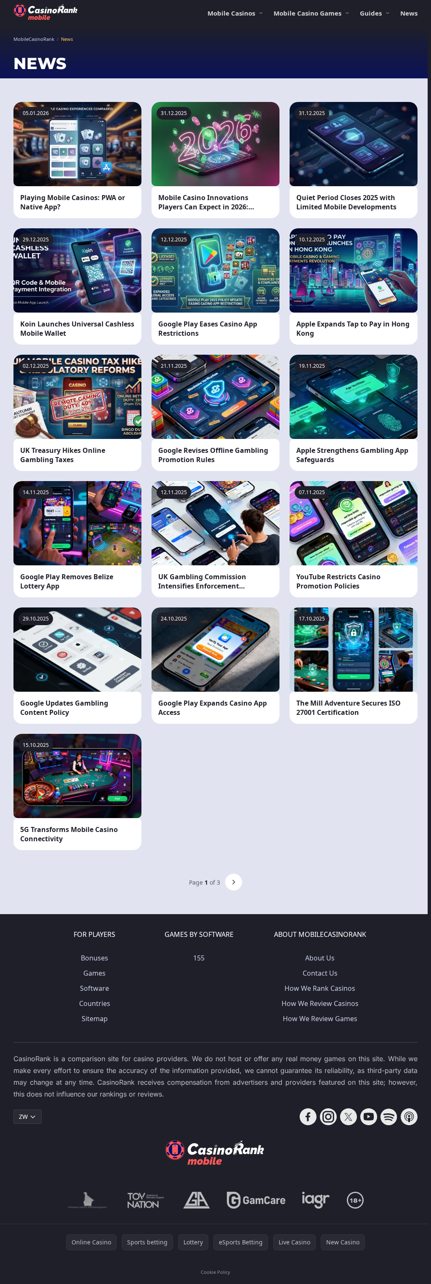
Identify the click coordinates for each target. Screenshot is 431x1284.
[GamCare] (256, 1200)
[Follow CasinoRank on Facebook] (308, 1116)
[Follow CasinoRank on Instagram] (328, 1116)
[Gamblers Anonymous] (196, 1200)
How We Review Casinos (320, 1003)
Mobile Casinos (231, 13)
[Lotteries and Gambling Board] (87, 1200)
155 (199, 958)
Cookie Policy (215, 1272)
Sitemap (95, 1018)
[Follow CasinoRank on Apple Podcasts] (409, 1116)
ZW (23, 1117)
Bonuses (94, 958)
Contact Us (320, 973)
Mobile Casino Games (307, 13)
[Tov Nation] (145, 1200)
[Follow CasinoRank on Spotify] (388, 1116)
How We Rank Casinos (320, 988)
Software (94, 988)
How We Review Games (320, 1018)
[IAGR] (316, 1200)
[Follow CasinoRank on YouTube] (368, 1116)
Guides (371, 13)
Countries (94, 1003)
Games (94, 973)
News (409, 13)
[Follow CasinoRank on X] (348, 1116)
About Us (320, 958)
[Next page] (233, 882)
